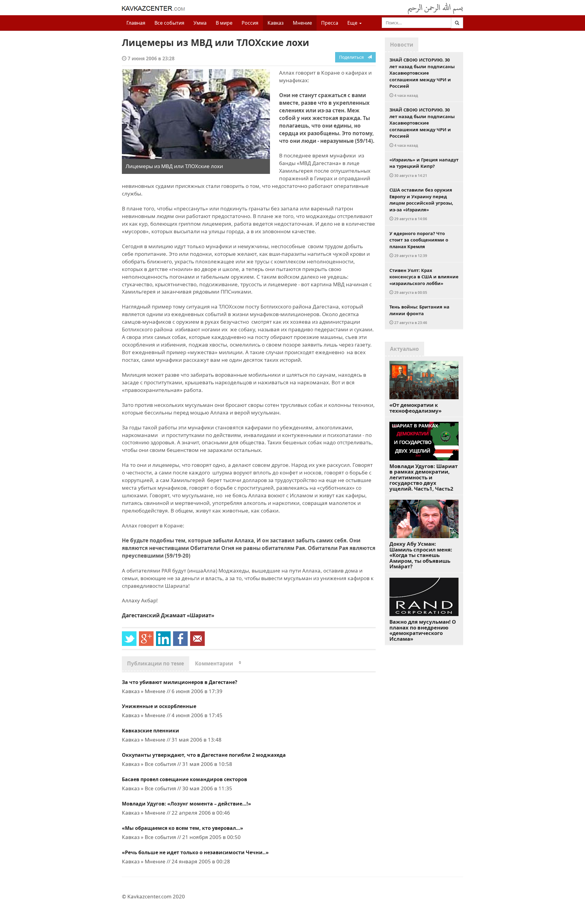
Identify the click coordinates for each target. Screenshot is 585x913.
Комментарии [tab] (218, 663)
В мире (224, 22)
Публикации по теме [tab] (155, 663)
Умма (200, 22)
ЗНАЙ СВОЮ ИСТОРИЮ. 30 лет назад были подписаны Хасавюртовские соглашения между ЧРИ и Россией (422, 77)
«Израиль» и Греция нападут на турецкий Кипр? (424, 167)
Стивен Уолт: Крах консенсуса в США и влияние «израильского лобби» (424, 281)
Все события (169, 22)
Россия (250, 22)
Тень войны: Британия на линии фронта (419, 314)
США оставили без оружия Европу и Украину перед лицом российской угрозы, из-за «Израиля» (421, 204)
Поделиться (353, 57)
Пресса (329, 22)
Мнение (302, 22)
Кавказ (276, 22)
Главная (135, 22)
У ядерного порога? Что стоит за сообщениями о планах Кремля (418, 244)
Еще (353, 22)
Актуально (404, 348)
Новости (401, 44)
